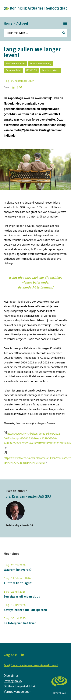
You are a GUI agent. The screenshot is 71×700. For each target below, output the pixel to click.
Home (8, 23)
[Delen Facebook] (17, 87)
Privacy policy (13, 681)
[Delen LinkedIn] (13, 87)
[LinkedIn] (22, 654)
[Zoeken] (63, 33)
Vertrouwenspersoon (17, 692)
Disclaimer (11, 675)
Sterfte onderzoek (15, 63)
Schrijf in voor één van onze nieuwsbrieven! (31, 665)
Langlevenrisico (50, 70)
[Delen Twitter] (20, 87)
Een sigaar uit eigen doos (22, 596)
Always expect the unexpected (25, 609)
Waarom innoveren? (18, 569)
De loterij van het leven (20, 623)
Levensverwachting (40, 63)
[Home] (59, 688)
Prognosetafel (13, 70)
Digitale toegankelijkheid (20, 686)
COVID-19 (31, 70)
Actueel (22, 23)
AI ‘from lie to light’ (18, 583)
